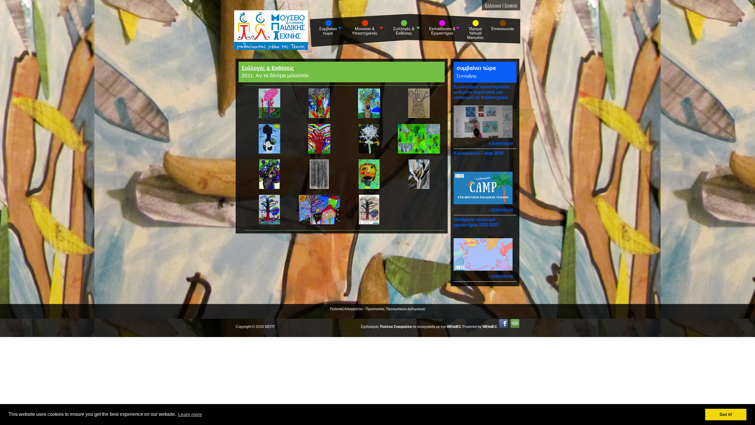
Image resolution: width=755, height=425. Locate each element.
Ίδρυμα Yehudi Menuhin (475, 33)
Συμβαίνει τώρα (328, 31)
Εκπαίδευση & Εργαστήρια (442, 31)
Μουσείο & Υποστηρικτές (365, 31)
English (511, 5)
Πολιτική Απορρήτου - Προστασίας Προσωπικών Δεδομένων (377, 309)
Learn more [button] (190, 414)
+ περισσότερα (500, 143)
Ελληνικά (493, 5)
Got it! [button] (726, 414)
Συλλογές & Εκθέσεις (403, 31)
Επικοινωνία (502, 29)
